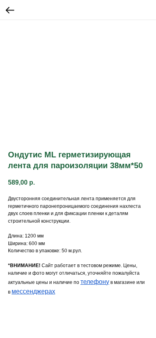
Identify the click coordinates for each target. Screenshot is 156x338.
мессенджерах (33, 291)
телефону (94, 281)
